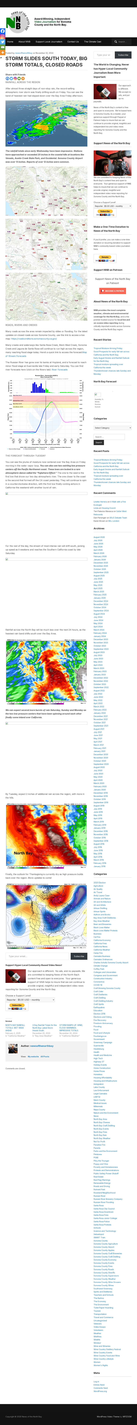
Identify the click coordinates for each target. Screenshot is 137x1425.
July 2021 (98, 732)
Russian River (99, 1196)
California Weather (102, 950)
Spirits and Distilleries (103, 1292)
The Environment (101, 1304)
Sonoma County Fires (103, 1266)
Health (96, 1052)
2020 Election (100, 882)
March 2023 (99, 668)
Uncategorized (100, 1320)
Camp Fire (98, 953)
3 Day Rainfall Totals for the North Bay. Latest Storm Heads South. (45, 1028)
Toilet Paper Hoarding (103, 1308)
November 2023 (101, 642)
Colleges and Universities (105, 972)
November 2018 (101, 834)
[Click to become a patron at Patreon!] (112, 291)
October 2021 (100, 722)
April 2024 (98, 626)
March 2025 (99, 591)
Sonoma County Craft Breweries (108, 1253)
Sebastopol (99, 1234)
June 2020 (98, 774)
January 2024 (100, 636)
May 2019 (98, 815)
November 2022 (101, 681)
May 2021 (98, 738)
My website (33, 1056)
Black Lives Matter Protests (105, 930)
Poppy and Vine (101, 1164)
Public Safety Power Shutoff (106, 1173)
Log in (96, 1381)
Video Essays (100, 1327)
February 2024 (100, 633)
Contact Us (73, 41)
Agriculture (98, 886)
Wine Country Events (103, 1352)
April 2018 (98, 857)
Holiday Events (100, 1065)
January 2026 (100, 559)
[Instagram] (15, 78)
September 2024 (101, 610)
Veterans (98, 1324)
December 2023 (101, 639)
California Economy (102, 940)
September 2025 (101, 572)
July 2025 (98, 579)
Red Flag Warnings (102, 1180)
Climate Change (101, 966)
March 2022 (99, 706)
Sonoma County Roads (104, 1269)
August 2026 (99, 537)
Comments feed (101, 1388)
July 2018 (98, 847)
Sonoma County (101, 1241)
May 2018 (98, 853)
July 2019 (98, 809)
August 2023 (99, 652)
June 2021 (98, 735)
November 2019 (101, 796)
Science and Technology (105, 1231)
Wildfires (97, 1336)
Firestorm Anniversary (103, 1023)
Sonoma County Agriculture (106, 1244)
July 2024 (98, 617)
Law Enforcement (101, 1090)
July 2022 (98, 694)
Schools (97, 1228)
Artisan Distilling (100, 908)
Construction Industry (103, 978)
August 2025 (99, 575)
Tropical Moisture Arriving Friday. (108, 348)
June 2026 (98, 543)
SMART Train (99, 1237)
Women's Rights (101, 1365)
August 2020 (99, 767)
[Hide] (1, 58)
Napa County (99, 1109)
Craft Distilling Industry (103, 1001)
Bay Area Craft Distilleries (105, 918)
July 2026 (98, 540)
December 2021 (101, 716)
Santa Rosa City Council (104, 1209)
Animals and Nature (102, 898)
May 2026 (98, 547)
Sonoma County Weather (105, 1279)
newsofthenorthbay (23, 53)
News (96, 1116)
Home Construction (102, 1068)
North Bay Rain (100, 1135)
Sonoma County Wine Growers (107, 1282)
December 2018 (101, 831)
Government (99, 1039)
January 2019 (99, 828)
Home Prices (99, 1071)
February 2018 (100, 863)
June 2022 (98, 697)
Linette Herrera (100, 502)
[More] (23, 78)
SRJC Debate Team (118, 518)
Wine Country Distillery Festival (107, 1349)
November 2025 (101, 566)
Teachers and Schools (104, 1295)
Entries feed (99, 1385)
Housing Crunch (109, 508)
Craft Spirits (99, 1004)
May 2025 (98, 585)
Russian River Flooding (104, 1202)
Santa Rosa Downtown (103, 1212)
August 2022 (99, 690)
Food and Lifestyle (102, 1033)
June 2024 (98, 620)
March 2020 (99, 783)
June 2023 (98, 658)
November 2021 (101, 719)
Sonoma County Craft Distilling (107, 1257)
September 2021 (101, 726)
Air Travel (98, 892)
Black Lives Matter (102, 927)
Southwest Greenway (103, 1288)
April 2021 (98, 742)
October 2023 (100, 646)
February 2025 (100, 595)
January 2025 (100, 598)
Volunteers (98, 1330)
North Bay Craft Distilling (104, 1125)
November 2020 (101, 758)
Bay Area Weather (102, 921)
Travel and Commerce (103, 1317)
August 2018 (99, 844)
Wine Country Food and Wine (107, 1355)
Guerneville (99, 1046)
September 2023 (101, 649)
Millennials (98, 1106)
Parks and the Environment (105, 1151)
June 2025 (98, 582)
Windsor (97, 1343)
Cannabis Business (102, 956)
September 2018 (101, 841)
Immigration (99, 1084)
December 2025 (101, 563)
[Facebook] (7, 78)
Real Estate (98, 1177)
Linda (96, 508)
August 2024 (99, 614)
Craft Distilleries (100, 994)
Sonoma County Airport (104, 1247)
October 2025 (100, 569)
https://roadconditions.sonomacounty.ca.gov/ (34, 338)
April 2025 (98, 588)
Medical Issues (100, 1103)
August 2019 (99, 806)
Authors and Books (102, 914)
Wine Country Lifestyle (104, 1359)
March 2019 (99, 821)
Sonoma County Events (104, 1263)
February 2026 (100, 556)
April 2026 (98, 550)
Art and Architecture (102, 902)
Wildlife (97, 1340)
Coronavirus (99, 982)
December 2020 (101, 754)
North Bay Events (101, 1129)
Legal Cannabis (100, 1093)
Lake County (99, 1087)
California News (100, 946)
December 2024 (101, 601)
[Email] (19, 78)
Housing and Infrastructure (105, 1081)
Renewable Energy (102, 1183)
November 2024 (101, 604)
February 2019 (100, 825)
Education (98, 1010)
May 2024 (98, 623)
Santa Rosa (99, 1205)
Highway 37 (99, 1061)
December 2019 (101, 793)
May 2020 (98, 777)
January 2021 (99, 751)
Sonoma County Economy (105, 1260)
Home (10, 41)
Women (97, 1362)
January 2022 (100, 713)
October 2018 (100, 837)
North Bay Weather (102, 1138)
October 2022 (100, 684)
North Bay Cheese (102, 1122)
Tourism (97, 1311)
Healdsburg (99, 1049)
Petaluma (98, 1154)
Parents (97, 1148)
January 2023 (100, 674)
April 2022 (98, 703)
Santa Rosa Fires (101, 1215)
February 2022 (100, 710)
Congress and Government (105, 975)
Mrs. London (113, 521)
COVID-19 (98, 985)
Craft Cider (98, 991)
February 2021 (100, 748)
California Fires (100, 943)
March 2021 (99, 745)
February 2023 (100, 671)
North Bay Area (100, 1119)
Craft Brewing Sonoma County (107, 988)
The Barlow (99, 1298)
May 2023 (98, 662)
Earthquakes (99, 1007)
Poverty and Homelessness (106, 1167)
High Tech (98, 1058)
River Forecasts (60, 369)
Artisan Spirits (99, 911)
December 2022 (101, 678)
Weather (97, 1333)
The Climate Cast (92, 41)
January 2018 (99, 866)
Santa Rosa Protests (102, 1225)
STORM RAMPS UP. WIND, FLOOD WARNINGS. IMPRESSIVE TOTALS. (71, 1028)
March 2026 (99, 553)
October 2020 (100, 761)
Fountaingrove (100, 1036)
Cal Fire (97, 937)
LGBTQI (97, 1097)
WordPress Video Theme (108, 1416)
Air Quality (98, 889)
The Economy (100, 1301)
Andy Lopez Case (101, 895)
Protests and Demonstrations (106, 1170)
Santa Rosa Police (102, 1221)
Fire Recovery (100, 1020)
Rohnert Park (99, 1189)
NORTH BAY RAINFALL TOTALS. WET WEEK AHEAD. (15, 1028)
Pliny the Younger (101, 1161)
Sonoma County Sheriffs (104, 1272)
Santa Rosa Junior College (105, 1218)
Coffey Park (99, 969)
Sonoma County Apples (104, 1250)
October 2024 (100, 607)
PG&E (96, 1157)
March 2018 (99, 860)
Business (97, 934)
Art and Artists (100, 905)
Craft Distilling (100, 998)
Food (96, 1030)
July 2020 (98, 770)
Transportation (100, 1314)
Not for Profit (99, 1141)
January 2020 (100, 790)
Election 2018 (99, 1014)
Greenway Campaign (103, 1042)
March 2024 (99, 630)
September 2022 (101, 687)
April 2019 (98, 818)
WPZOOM (127, 1416)
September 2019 (101, 802)
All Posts (45, 1056)
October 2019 (100, 799)
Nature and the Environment (106, 1113)
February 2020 (100, 786)
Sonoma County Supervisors (106, 1276)
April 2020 (98, 780)
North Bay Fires (100, 1132)
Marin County (99, 1100)
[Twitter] (11, 78)
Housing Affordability (103, 1077)
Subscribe (79, 956)
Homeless (98, 1074)
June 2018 (98, 850)
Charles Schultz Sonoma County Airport (111, 962)
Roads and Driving (102, 1186)
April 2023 (98, 665)
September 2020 (101, 764)
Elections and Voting (103, 1017)
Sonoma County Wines (104, 1285)
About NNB (24, 41)
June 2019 (98, 812)
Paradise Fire (99, 1145)
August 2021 (99, 729)
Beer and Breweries (102, 924)
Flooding (97, 1026)
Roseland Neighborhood (104, 1193)
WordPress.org (100, 1391)
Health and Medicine (103, 1055)
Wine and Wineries (102, 1346)
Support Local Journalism (49, 41)
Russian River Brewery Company (108, 1199)
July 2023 (98, 655)
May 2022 (98, 700)
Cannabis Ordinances (103, 959)
